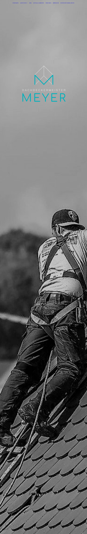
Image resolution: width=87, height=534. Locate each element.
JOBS (30, 2)
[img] (43, 267)
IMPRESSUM (56, 2)
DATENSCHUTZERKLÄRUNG (67, 2)
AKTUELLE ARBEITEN (38, 2)
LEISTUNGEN (23, 2)
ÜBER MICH (48, 2)
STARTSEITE (16, 2)
